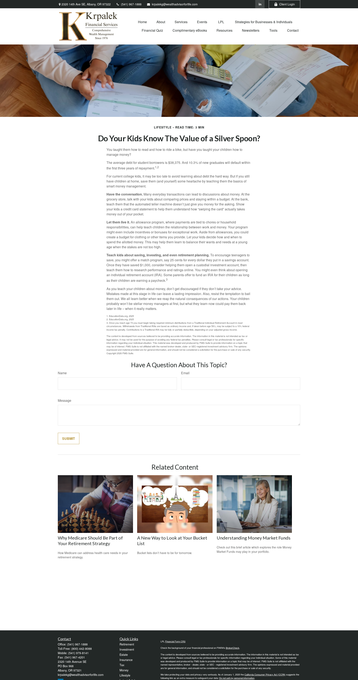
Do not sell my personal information (236, 678)
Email (185, 373)
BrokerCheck (232, 647)
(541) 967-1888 (131, 4)
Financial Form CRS (175, 641)
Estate (124, 654)
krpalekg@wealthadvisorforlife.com (175, 4)
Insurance (126, 660)
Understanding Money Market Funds (253, 538)
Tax (122, 665)
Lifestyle (125, 675)
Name (62, 373)
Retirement (127, 644)
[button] (142, 21)
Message (64, 400)
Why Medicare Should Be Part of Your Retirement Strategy (90, 540)
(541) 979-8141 (78, 653)
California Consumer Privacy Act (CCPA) (264, 674)
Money (124, 670)
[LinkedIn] (260, 4)
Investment (127, 649)
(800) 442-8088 (81, 648)
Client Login (287, 4)
